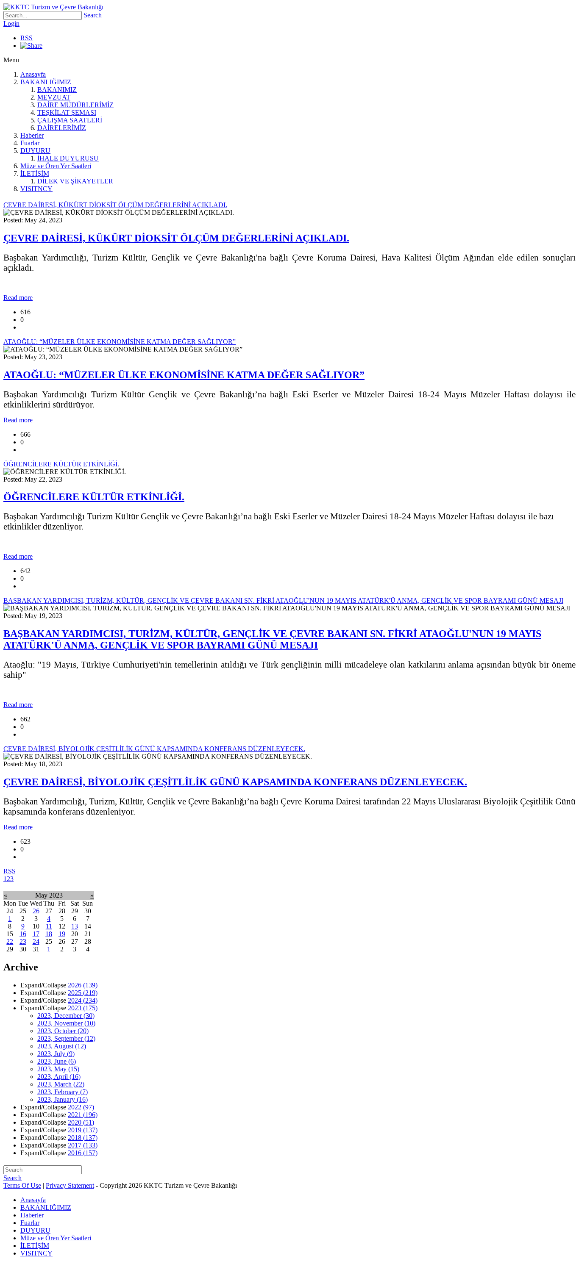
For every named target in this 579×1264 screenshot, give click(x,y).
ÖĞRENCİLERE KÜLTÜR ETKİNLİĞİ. (93, 496)
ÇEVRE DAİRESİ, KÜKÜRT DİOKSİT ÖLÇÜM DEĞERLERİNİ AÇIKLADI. (176, 238)
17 (36, 933)
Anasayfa (33, 74)
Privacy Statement (70, 1185)
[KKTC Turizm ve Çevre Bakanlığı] (53, 7)
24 (36, 941)
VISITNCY (36, 188)
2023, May (58, 1069)
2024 (82, 1000)
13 (74, 926)
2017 (82, 1145)
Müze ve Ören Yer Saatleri (55, 165)
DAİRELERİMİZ (61, 127)
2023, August (61, 1046)
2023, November (66, 1023)
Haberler (32, 135)
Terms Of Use (22, 1185)
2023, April (59, 1076)
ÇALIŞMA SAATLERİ (69, 120)
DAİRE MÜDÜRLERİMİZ (75, 104)
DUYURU (35, 150)
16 (22, 933)
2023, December (66, 1015)
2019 (82, 1130)
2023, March (60, 1084)
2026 (82, 985)
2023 (82, 1008)
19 (61, 933)
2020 (81, 1122)
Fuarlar (29, 143)
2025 (82, 992)
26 (36, 911)
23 (22, 941)
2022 (81, 1107)
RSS (26, 38)
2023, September (66, 1038)
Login (11, 23)
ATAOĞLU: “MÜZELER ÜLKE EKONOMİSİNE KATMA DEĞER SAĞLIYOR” (184, 374)
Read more (18, 297)
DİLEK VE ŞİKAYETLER (75, 181)
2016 (82, 1152)
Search (93, 15)
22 (9, 941)
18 (48, 933)
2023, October (63, 1030)
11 (49, 926)
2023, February (62, 1091)
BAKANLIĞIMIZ (45, 82)
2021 (82, 1114)
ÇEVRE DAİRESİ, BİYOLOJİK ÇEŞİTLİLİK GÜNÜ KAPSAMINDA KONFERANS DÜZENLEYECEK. (235, 781)
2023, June (56, 1061)
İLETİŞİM (34, 173)
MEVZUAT (53, 97)
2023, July (56, 1053)
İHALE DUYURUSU (68, 158)
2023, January (62, 1099)
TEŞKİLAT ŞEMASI (66, 112)
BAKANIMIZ (57, 89)
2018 (82, 1137)
